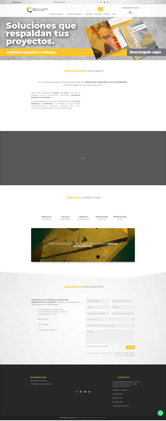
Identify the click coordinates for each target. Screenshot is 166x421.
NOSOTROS (89, 14)
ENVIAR (130, 347)
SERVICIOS (98, 14)
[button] (160, 413)
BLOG (114, 14)
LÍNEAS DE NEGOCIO (56, 14)
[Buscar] (100, 9)
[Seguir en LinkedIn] (107, 2)
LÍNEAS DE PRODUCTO (74, 14)
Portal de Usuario (149, 2)
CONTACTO (106, 14)
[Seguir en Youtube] (104, 2)
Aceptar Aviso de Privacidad (97, 346)
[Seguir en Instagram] (101, 2)
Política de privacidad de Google (125, 353)
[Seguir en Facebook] (98, 2)
